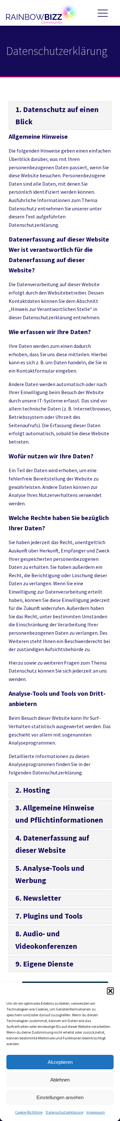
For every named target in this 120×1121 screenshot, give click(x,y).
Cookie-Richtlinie (29, 1112)
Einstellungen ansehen (60, 1097)
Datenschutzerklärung (64, 1112)
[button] (110, 991)
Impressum (95, 1112)
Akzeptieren (60, 1062)
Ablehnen (60, 1079)
